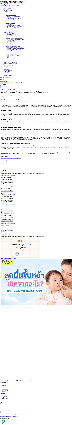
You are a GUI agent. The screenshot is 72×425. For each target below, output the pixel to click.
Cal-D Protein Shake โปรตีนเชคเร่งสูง (11, 68)
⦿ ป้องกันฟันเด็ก (7, 77)
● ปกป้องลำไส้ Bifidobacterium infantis (13, 41)
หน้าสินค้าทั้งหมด (7, 17)
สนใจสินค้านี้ (2, 183)
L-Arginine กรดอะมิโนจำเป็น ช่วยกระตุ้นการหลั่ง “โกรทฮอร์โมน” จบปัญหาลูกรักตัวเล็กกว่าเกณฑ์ (17, 380)
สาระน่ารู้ (4, 70)
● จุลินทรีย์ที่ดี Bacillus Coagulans (12, 40)
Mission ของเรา (7, 10)
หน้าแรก (4, 7)
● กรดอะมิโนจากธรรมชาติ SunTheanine (13, 37)
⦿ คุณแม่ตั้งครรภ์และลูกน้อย (9, 72)
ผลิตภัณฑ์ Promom (6, 15)
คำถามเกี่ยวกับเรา (4, 399)
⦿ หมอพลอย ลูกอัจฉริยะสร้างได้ (10, 71)
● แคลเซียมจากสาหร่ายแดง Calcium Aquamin (14, 24)
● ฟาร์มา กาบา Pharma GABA (11, 65)
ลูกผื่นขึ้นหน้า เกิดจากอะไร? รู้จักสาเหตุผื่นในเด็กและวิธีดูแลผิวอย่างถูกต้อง (13, 306)
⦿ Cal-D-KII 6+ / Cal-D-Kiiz (12, 60)
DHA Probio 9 (4, 386)
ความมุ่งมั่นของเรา (5, 398)
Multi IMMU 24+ (5, 390)
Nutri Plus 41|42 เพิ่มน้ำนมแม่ (10, 18)
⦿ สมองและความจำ (8, 74)
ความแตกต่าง (7, 11)
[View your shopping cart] (1, 84)
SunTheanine (46, 152)
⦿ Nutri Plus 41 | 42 (10, 20)
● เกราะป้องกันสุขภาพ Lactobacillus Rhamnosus (15, 32)
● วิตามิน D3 (9, 63)
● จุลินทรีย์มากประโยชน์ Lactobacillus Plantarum (15, 34)
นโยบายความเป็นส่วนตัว (3, 416)
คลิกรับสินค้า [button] (2, 3)
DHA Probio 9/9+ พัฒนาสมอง (10, 26)
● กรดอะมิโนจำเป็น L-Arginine (12, 64)
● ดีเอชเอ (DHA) (9, 23)
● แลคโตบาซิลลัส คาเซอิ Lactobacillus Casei (14, 31)
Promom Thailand (8, 168)
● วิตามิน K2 (9, 62)
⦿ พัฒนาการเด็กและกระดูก (9, 76)
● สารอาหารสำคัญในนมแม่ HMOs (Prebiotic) (14, 46)
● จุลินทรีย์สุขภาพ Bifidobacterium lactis (14, 43)
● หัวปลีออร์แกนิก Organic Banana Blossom (14, 22)
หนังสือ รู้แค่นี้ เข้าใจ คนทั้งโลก (9, 16)
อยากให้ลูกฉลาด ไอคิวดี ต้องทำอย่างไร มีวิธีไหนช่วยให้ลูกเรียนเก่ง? (11, 158)
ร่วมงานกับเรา (5, 79)
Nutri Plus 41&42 (5, 385)
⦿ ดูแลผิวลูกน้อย (7, 78)
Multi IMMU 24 (5, 389)
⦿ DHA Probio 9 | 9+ (10, 28)
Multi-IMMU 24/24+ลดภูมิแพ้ (10, 38)
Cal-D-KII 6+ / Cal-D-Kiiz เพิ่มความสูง (11, 59)
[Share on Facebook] (1, 98)
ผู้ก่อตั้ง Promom (7, 9)
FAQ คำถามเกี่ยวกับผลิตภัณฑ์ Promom (11, 13)
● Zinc (8, 67)
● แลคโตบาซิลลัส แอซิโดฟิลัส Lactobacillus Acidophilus (16, 45)
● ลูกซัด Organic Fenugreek (11, 21)
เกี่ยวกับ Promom (6, 8)
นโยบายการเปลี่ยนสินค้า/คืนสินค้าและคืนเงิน (12, 416)
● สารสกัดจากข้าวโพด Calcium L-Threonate (14, 61)
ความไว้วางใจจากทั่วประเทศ (9, 14)
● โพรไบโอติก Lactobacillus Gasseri (13, 36)
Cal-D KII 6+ (4, 391)
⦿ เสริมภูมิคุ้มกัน (7, 75)
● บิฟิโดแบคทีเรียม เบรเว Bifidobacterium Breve (15, 33)
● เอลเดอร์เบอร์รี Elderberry (11, 47)
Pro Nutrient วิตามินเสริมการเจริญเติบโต (11, 69)
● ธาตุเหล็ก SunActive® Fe (11, 25)
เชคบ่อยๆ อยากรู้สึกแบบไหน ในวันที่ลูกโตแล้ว (8, 258)
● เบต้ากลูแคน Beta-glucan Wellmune (13, 48)
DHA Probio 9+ (4, 388)
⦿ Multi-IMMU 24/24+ (11, 39)
